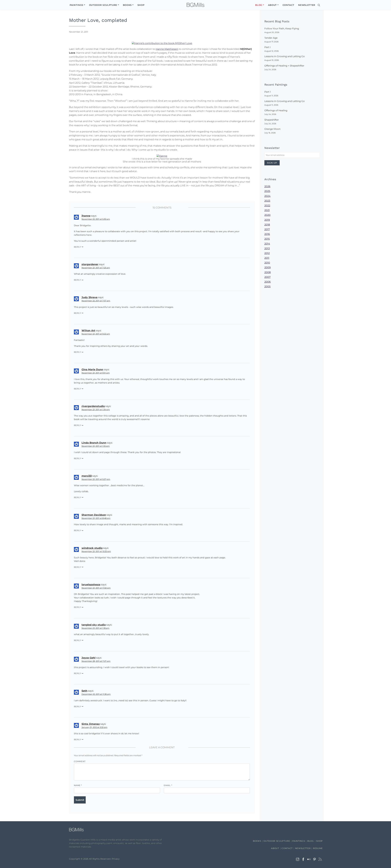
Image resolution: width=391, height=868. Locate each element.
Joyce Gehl (88, 657)
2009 (267, 267)
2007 (267, 277)
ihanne (86, 215)
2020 (267, 215)
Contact (287, 848)
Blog (310, 841)
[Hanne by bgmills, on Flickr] (162, 155)
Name (78, 785)
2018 (267, 224)
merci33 (87, 475)
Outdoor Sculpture (276, 841)
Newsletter (303, 848)
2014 (267, 243)
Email (168, 785)
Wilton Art (88, 330)
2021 (267, 210)
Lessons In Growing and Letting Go (284, 56)
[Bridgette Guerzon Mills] (195, 5)
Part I (267, 47)
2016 (267, 234)
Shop (319, 841)
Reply (77, 247)
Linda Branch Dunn (94, 442)
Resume (318, 848)
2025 (267, 191)
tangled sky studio (94, 624)
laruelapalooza (91, 584)
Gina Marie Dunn (92, 369)
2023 (267, 200)
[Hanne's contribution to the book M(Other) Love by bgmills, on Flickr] (162, 42)
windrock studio (92, 548)
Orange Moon (272, 128)
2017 (267, 229)
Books (257, 841)
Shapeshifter (271, 119)
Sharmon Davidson (94, 514)
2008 (267, 272)
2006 (267, 281)
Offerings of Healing (275, 110)
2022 (267, 205)
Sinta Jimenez (91, 723)
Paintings (298, 841)
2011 (266, 257)
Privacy (116, 858)
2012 (267, 253)
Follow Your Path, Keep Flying (281, 28)
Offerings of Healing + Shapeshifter (284, 65)
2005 (267, 286)
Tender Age (271, 37)
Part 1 (267, 91)
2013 (267, 248)
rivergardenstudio (93, 406)
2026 (267, 186)
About (275, 848)
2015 (267, 238)
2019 (267, 219)
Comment (79, 761)
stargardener (90, 264)
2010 (267, 262)
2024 (267, 196)
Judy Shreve (89, 297)
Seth (84, 690)
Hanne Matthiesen (167, 49)
